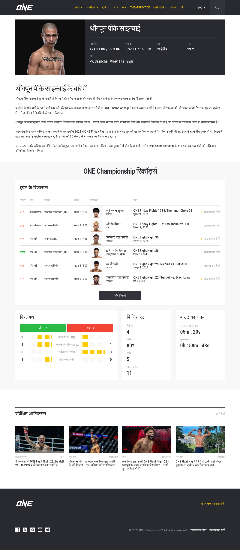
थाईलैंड (162, 49)
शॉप (182, 7)
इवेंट (77, 7)
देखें (104, 7)
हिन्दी (199, 7)
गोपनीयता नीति (198, 530)
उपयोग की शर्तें (217, 530)
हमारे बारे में (158, 7)
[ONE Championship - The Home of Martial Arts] (24, 7)
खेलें (124, 7)
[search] (217, 7)
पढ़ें (114, 7)
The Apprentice (140, 7)
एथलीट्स (90, 7)
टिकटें (174, 7)
